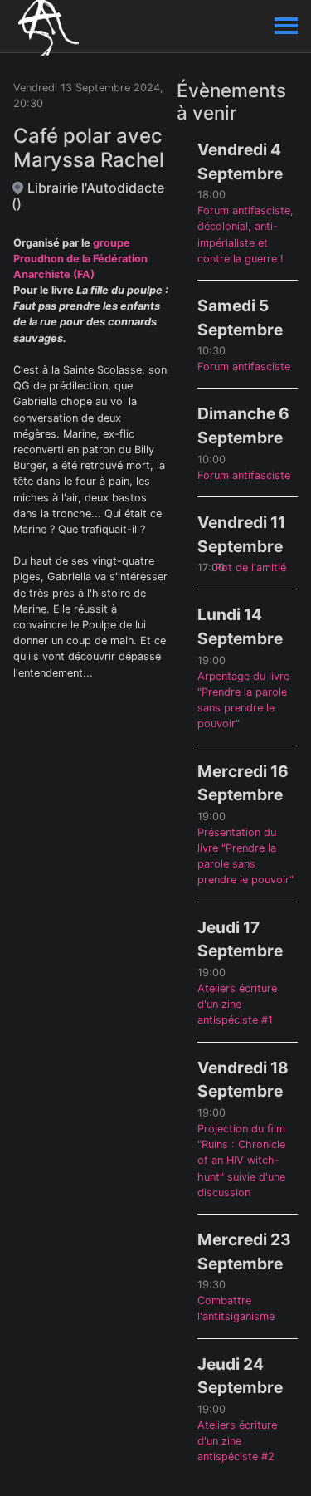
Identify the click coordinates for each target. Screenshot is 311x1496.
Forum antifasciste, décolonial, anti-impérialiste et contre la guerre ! (245, 234)
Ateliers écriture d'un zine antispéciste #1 (237, 1004)
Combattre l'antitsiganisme (236, 1308)
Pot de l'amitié (250, 567)
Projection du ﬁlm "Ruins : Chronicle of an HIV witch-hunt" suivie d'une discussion (241, 1160)
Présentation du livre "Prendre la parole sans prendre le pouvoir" (245, 856)
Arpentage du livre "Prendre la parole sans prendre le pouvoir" (243, 700)
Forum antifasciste (243, 366)
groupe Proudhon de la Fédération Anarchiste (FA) (80, 259)
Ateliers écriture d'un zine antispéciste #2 (237, 1441)
